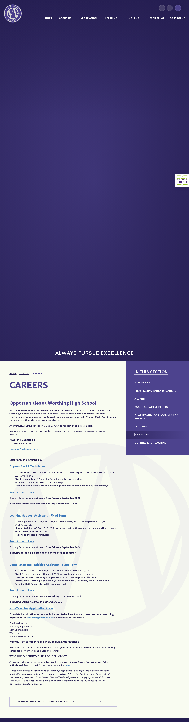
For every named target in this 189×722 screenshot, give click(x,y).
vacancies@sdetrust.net (40, 617)
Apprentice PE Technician (27, 466)
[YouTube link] (170, 8)
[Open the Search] (178, 8)
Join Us (24, 373)
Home (12, 373)
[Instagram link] (162, 8)
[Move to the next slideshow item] (174, 354)
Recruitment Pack (21, 492)
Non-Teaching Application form (31, 608)
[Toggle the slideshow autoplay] (180, 354)
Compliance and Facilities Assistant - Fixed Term (43, 565)
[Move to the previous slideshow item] (168, 354)
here (67, 665)
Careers (36, 373)
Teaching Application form (23, 449)
